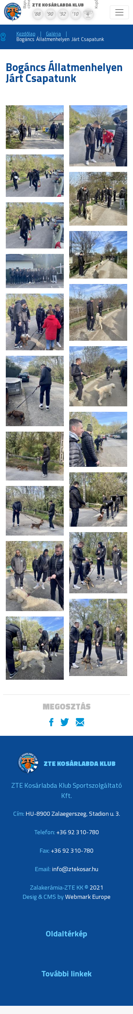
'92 (62, 14)
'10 (74, 14)
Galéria (53, 34)
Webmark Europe (87, 896)
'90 (49, 14)
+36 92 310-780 (77, 832)
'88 (36, 14)
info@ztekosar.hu (75, 869)
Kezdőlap (25, 34)
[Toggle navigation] (119, 12)
